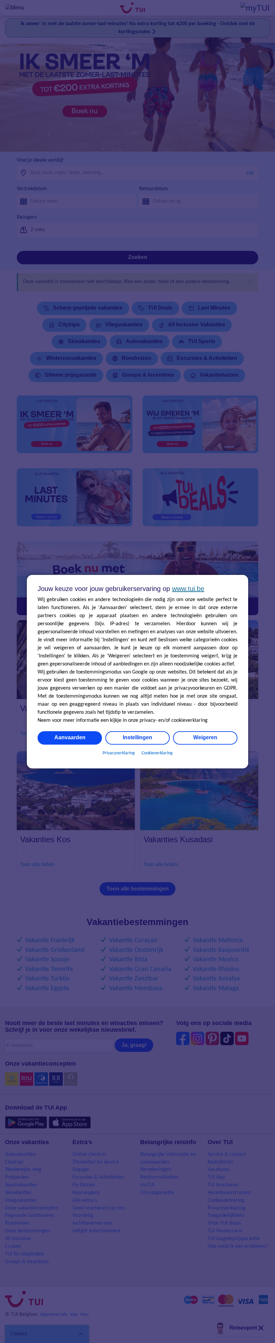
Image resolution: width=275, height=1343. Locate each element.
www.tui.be (188, 588)
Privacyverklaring (119, 753)
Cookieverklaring (157, 753)
